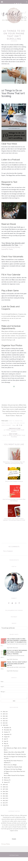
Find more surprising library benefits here (11, 247)
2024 (4, 716)
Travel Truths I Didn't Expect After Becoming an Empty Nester (17, 663)
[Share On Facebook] (19, 425)
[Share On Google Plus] (21, 425)
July (5, 739)
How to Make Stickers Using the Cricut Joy (15, 754)
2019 (4, 784)
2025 (4, 714)
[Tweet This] (17, 425)
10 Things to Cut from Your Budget (13, 769)
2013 (4, 798)
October (6, 732)
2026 (4, 711)
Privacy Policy (5, 844)
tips (10, 423)
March (6, 778)
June (5, 741)
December (7, 727)
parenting (18, 420)
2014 (4, 796)
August (6, 737)
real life (5, 423)
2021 (4, 723)
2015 (4, 794)
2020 (4, 725)
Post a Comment (8, 551)
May (5, 743)
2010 (4, 805)
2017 (4, 789)
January (6, 782)
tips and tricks (19, 423)
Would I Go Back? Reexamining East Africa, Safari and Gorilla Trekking (17, 652)
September (7, 734)
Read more (15, 647)
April (5, 746)
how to (11, 420)
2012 (4, 800)
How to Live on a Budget (10, 765)
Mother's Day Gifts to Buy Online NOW (14, 752)
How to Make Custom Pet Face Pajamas (14, 775)
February (6, 780)
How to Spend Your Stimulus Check (13, 767)
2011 (4, 803)
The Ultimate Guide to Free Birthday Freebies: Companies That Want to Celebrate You (16, 640)
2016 (4, 791)
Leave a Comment (5, 425)
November (7, 730)
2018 (4, 787)
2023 (4, 718)
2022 (4, 721)
